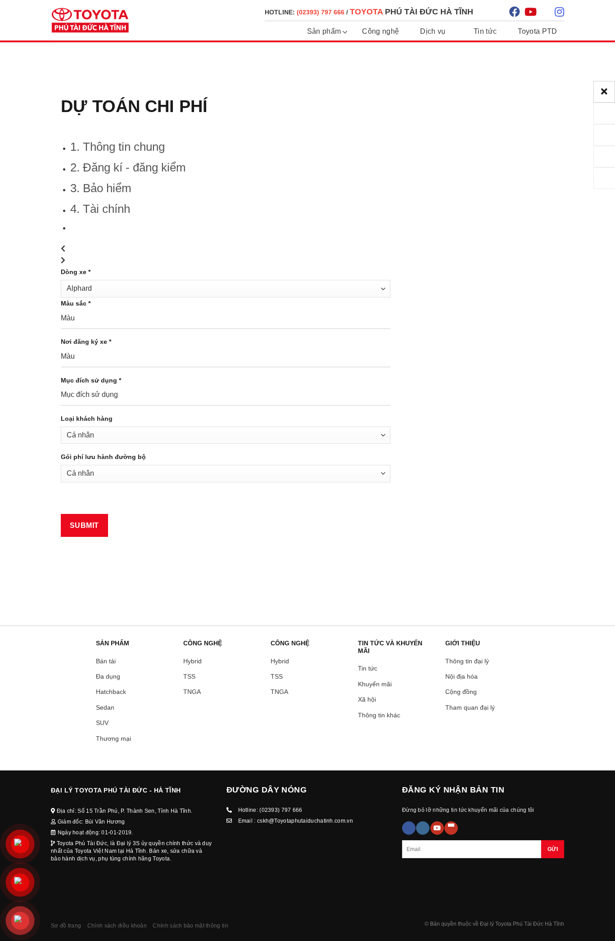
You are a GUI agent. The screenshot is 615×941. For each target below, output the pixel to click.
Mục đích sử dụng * (91, 380)
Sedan (105, 707)
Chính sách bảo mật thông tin (190, 926)
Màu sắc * (75, 303)
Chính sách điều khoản (117, 926)
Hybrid (192, 661)
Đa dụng (108, 676)
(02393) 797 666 (281, 810)
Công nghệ (380, 31)
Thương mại (113, 738)
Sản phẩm (324, 31)
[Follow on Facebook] (409, 828)
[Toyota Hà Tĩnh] (90, 20)
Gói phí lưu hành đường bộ (103, 456)
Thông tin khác (379, 715)
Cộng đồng (461, 691)
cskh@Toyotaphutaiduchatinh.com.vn (305, 821)
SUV (102, 722)
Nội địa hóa (461, 676)
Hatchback (111, 691)
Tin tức (485, 31)
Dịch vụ (432, 31)
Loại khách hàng (87, 418)
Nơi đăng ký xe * (86, 341)
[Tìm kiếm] (492, 11)
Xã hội (367, 699)
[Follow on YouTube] (437, 828)
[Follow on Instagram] (423, 828)
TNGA (192, 691)
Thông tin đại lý (467, 661)
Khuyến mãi (375, 684)
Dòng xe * (75, 271)
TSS (189, 676)
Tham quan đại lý (470, 707)
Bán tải (106, 661)
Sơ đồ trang (66, 926)
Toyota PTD (537, 31)
